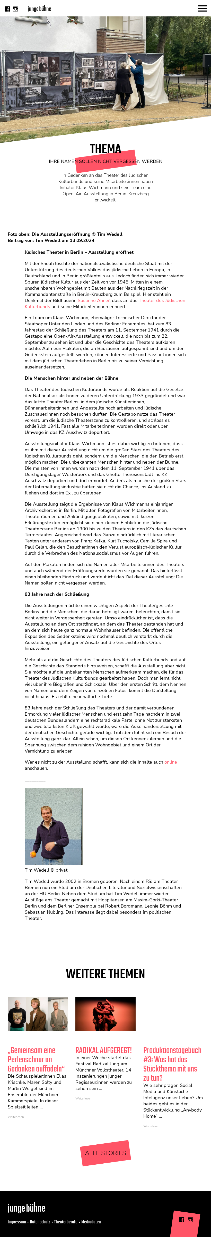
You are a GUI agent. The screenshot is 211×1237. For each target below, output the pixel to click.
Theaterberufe (65, 1222)
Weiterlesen (16, 1117)
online (170, 762)
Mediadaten (91, 1222)
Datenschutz (40, 1222)
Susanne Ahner (94, 300)
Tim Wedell (47, 240)
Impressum (17, 1222)
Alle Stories (105, 1153)
